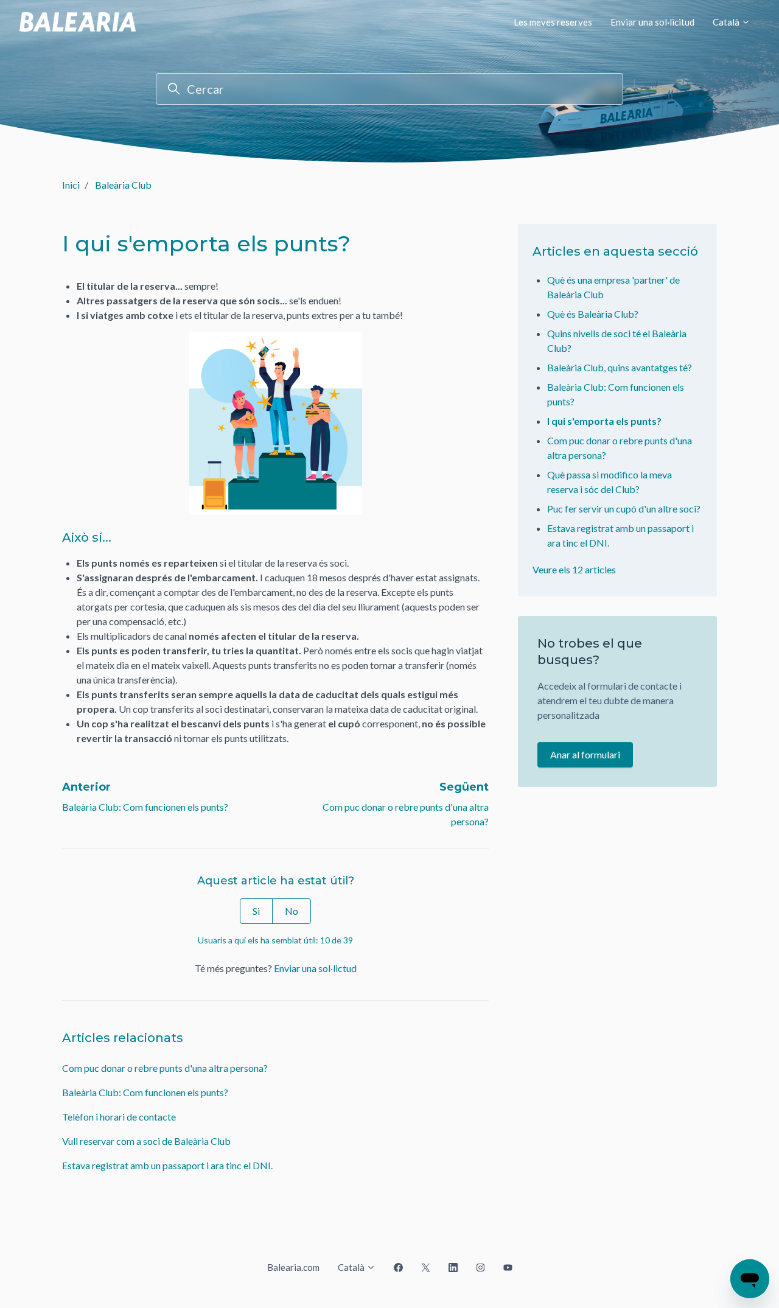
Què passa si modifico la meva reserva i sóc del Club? (609, 482)
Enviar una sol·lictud (315, 968)
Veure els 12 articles (574, 569)
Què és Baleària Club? (592, 314)
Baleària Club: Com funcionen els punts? (145, 807)
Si (256, 911)
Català (727, 21)
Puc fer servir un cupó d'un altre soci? (623, 508)
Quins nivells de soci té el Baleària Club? (616, 340)
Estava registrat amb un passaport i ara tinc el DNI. (167, 1165)
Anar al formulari (585, 754)
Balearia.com (293, 1267)
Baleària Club (123, 185)
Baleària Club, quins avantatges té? (619, 367)
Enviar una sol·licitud (652, 21)
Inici (71, 185)
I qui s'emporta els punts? (604, 421)
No (291, 911)
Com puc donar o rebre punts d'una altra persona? (165, 1068)
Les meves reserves (553, 21)
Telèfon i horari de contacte (119, 1116)
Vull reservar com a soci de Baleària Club (146, 1141)
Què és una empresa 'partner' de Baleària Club (613, 287)
